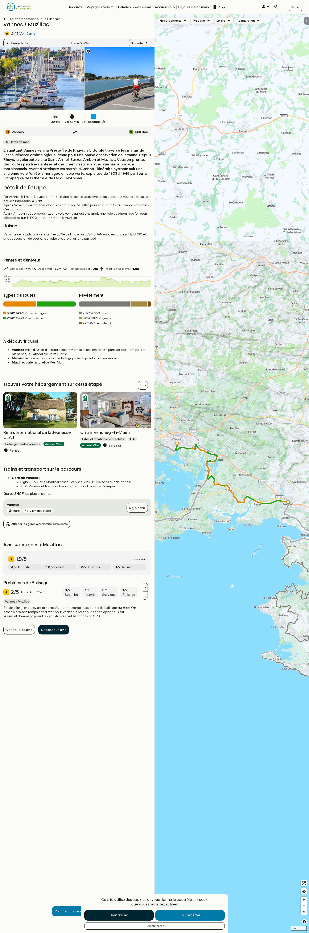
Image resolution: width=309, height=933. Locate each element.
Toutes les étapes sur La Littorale (35, 19)
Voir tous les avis (19, 630)
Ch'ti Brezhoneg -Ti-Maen (105, 432)
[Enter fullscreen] (304, 883)
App (221, 7)
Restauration (246, 20)
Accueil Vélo (165, 7)
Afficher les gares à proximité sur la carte (39, 524)
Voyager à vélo (98, 7)
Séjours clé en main (193, 7)
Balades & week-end (134, 7)
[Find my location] (304, 891)
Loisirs (221, 20)
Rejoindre (137, 508)
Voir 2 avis (27, 33)
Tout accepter (190, 915)
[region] (231, 473)
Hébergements (170, 20)
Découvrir (75, 7)
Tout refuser (119, 915)
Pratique (199, 20)
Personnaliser (154, 926)
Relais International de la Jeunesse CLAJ (37, 435)
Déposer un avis (53, 630)
